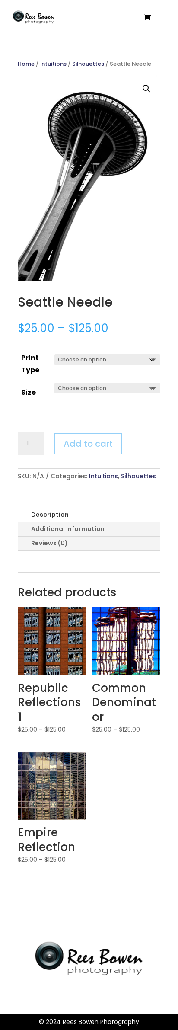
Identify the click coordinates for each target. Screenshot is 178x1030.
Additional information (68, 529)
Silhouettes (88, 64)
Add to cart (88, 444)
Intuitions (53, 64)
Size (28, 392)
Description (50, 514)
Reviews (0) (49, 543)
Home (26, 64)
